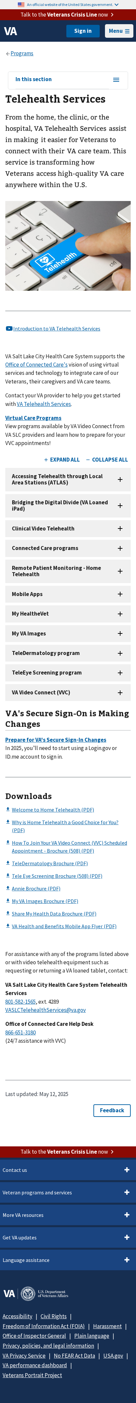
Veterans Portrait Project (32, 1375)
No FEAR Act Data (74, 1355)
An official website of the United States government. (70, 4)
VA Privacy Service (24, 1355)
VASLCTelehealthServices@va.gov (45, 1010)
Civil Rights (54, 1316)
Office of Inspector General (34, 1335)
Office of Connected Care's (36, 364)
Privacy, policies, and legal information (48, 1345)
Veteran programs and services (37, 1192)
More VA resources (23, 1215)
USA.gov (113, 1355)
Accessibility (17, 1316)
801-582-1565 (20, 1001)
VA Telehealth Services (44, 404)
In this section (34, 79)
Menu (116, 30)
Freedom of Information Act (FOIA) (44, 1326)
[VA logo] (10, 31)
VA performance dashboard (35, 1365)
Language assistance (26, 1260)
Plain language (91, 1335)
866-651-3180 (20, 1032)
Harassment (107, 1326)
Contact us (15, 1170)
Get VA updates (20, 1237)
